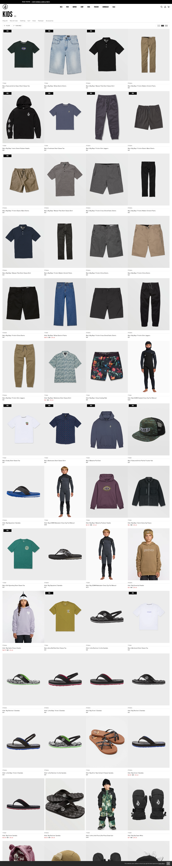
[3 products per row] (159, 26)
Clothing (22, 21)
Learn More (161, 863)
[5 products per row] (166, 26)
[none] (23, 81)
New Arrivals (14, 21)
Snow (34, 21)
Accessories (49, 21)
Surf (29, 21)
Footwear (41, 21)
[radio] (5, 81)
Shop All (5, 21)
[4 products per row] (162, 26)
